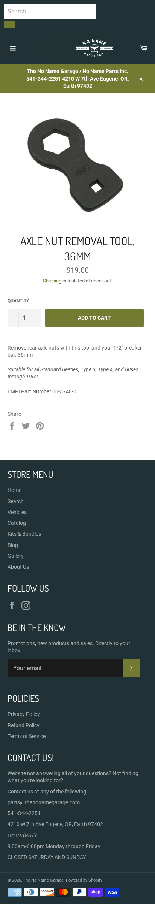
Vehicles (17, 512)
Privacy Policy (24, 714)
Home (14, 490)
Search (16, 501)
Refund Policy (24, 725)
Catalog (17, 523)
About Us (18, 567)
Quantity (18, 300)
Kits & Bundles (24, 534)
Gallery (16, 556)
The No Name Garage (43, 880)
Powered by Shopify (84, 880)
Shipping (52, 281)
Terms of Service (27, 736)
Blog (13, 545)
